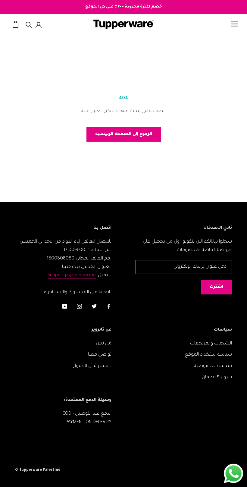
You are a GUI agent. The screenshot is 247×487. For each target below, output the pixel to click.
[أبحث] (29, 24)
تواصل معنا (99, 354)
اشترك (216, 287)
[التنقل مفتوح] (234, 24)
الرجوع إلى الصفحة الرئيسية (123, 134)
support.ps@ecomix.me (72, 275)
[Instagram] (79, 307)
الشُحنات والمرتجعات (211, 343)
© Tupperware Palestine (37, 470)
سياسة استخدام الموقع (208, 354)
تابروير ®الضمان (217, 377)
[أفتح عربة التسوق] (15, 24)
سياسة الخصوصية (213, 366)
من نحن (103, 343)
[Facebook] (108, 307)
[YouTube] (64, 307)
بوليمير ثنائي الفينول (92, 366)
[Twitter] (94, 307)
